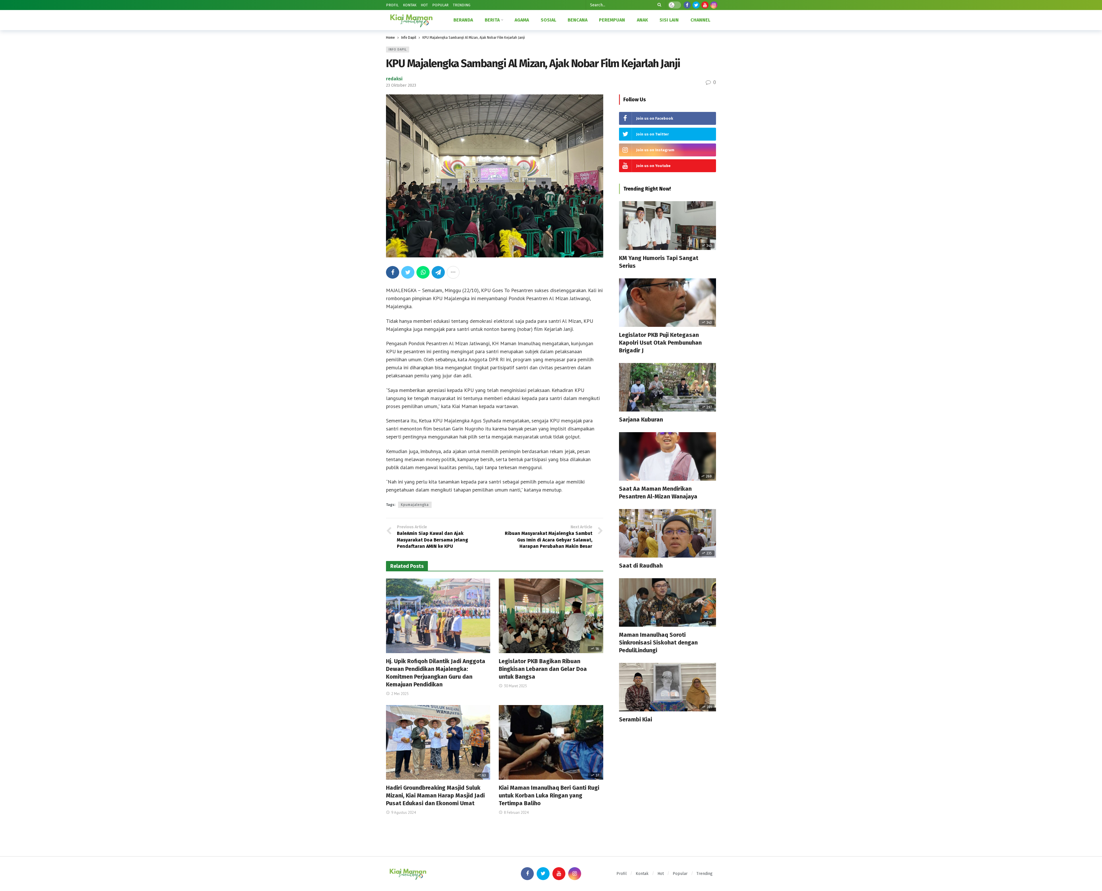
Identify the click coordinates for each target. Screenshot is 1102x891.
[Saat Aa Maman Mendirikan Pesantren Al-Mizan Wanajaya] (667, 456)
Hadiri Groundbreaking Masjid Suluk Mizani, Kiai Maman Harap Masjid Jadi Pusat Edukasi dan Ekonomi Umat (435, 795)
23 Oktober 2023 (401, 85)
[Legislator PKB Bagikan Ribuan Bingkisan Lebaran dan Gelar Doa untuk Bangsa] (551, 616)
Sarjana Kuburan (641, 419)
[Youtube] (705, 5)
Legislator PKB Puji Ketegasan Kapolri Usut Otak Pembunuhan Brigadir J (660, 342)
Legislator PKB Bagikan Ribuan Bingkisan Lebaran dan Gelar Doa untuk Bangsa (543, 669)
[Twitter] (696, 5)
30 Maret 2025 (515, 686)
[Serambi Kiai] (667, 687)
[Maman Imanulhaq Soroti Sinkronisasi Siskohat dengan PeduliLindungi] (667, 602)
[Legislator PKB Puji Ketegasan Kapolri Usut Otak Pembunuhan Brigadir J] (667, 302)
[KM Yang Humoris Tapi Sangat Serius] (667, 225)
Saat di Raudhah (641, 565)
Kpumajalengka (415, 505)
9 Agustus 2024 (403, 812)
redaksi (394, 78)
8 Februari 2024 (516, 812)
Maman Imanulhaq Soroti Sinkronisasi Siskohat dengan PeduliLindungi (658, 642)
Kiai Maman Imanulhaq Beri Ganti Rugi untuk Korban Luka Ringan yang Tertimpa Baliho (549, 795)
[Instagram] (713, 5)
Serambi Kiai (635, 719)
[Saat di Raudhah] (667, 533)
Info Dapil (398, 49)
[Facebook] (687, 5)
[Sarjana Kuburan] (667, 387)
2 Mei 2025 (400, 693)
